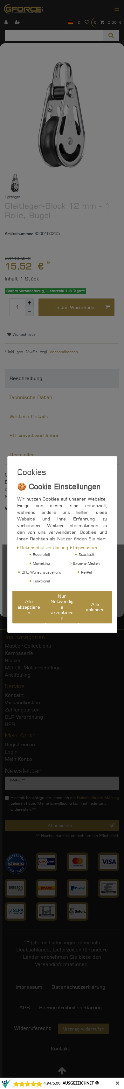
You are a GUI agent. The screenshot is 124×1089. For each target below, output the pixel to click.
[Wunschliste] (86, 23)
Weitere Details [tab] (29, 417)
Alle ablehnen (95, 606)
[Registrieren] (17, 23)
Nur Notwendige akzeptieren (62, 607)
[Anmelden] (6, 23)
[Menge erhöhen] (29, 302)
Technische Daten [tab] (31, 397)
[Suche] (111, 35)
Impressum (85, 547)
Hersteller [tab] (22, 455)
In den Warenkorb (74, 307)
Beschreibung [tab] (26, 378)
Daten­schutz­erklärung (44, 547)
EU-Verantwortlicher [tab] (34, 436)
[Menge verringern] (29, 311)
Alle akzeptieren (28, 607)
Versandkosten (64, 351)
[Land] (70, 23)
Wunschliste (23, 334)
